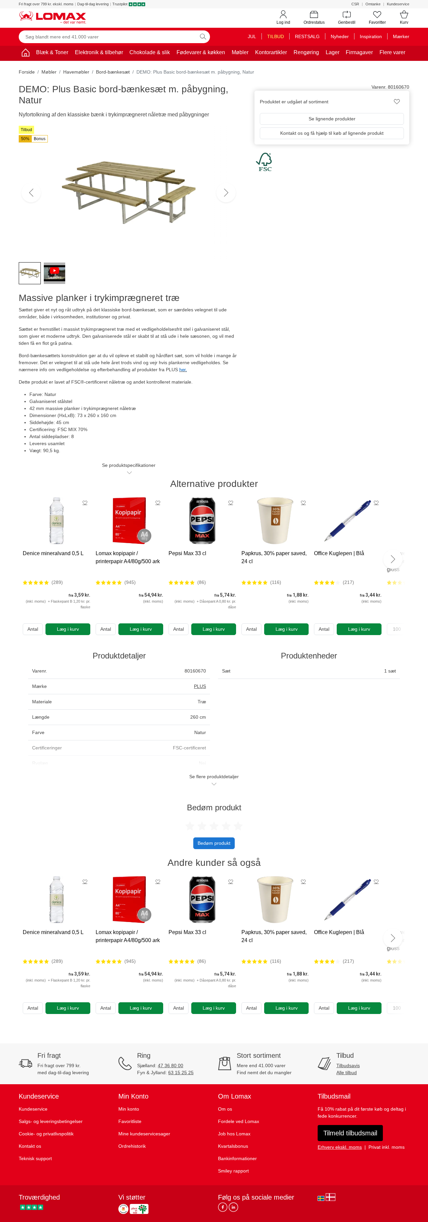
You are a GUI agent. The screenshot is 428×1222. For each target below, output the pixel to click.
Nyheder (340, 36)
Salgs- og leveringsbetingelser (51, 1121)
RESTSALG (307, 36)
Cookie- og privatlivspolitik (46, 1133)
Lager (332, 52)
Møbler (240, 52)
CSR (355, 4)
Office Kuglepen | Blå (339, 553)
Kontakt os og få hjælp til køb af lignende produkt (332, 133)
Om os (225, 1109)
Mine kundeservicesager (144, 1133)
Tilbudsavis (348, 1065)
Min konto (128, 1109)
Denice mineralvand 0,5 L (53, 553)
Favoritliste (129, 1121)
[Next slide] (393, 559)
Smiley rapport (233, 1171)
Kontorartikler (271, 52)
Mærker (401, 36)
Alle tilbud (346, 1072)
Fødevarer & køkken (201, 52)
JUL (252, 36)
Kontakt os (30, 1146)
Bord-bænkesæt (113, 72)
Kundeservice (398, 4)
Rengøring (306, 52)
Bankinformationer (237, 1158)
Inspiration (371, 36)
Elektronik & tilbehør (99, 52)
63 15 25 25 (181, 1072)
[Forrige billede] (31, 192)
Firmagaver (359, 52)
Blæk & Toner (52, 52)
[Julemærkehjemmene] (123, 1209)
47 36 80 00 (170, 1065)
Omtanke (373, 4)
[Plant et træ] (139, 1209)
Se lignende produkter (332, 118)
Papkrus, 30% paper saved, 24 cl (274, 557)
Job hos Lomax (234, 1133)
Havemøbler (76, 72)
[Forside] (25, 54)
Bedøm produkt (214, 843)
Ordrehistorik (132, 1146)
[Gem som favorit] (85, 502)
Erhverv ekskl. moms (340, 1147)
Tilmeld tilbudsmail (350, 1133)
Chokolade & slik (149, 52)
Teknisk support (35, 1158)
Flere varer (392, 52)
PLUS (200, 686)
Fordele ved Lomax (238, 1121)
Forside (27, 72)
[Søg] (203, 36)
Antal (32, 629)
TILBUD (275, 36)
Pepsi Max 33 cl (187, 553)
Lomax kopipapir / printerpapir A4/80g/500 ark (128, 557)
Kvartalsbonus (233, 1146)
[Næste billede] (226, 192)
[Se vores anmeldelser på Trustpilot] (31, 1207)
